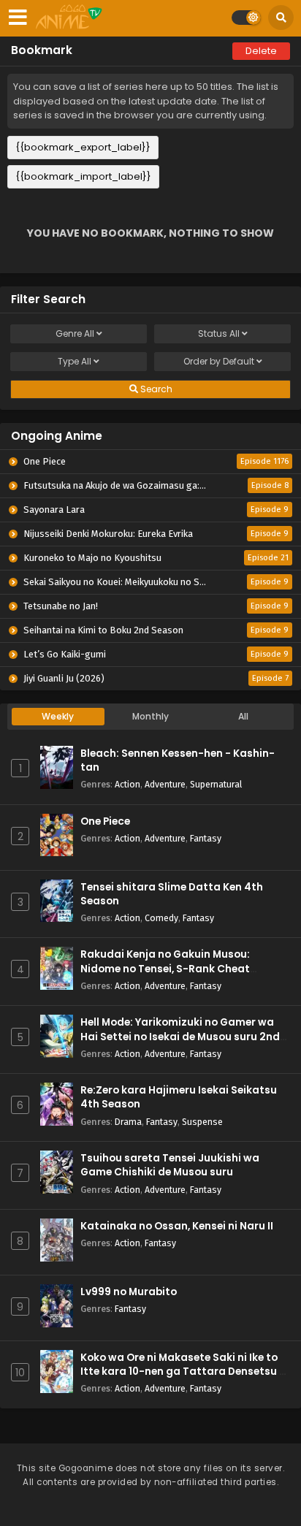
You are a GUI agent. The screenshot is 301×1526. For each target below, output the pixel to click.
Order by (218, 361)
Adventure (165, 784)
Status (219, 333)
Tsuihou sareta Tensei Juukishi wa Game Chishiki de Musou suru (169, 1165)
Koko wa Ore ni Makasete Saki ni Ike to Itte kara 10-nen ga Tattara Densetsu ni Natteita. (184, 1371)
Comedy (161, 917)
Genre (75, 333)
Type (74, 361)
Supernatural (216, 784)
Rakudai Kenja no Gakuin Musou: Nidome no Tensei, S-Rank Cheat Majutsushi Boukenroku (165, 968)
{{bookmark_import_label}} (83, 176)
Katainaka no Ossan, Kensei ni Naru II (176, 1226)
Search (155, 389)
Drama (128, 1121)
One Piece (105, 821)
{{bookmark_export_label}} (82, 147)
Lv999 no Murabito (128, 1292)
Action (127, 784)
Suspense (202, 1121)
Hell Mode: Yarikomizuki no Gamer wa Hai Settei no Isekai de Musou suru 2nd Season (180, 1036)
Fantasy (205, 838)
